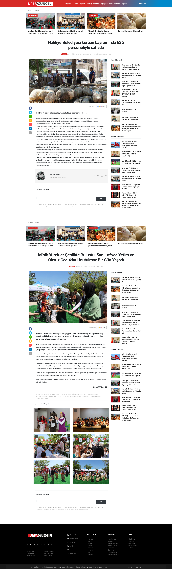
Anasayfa (30, 10)
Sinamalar (111, 548)
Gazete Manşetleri (113, 554)
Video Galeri (74, 538)
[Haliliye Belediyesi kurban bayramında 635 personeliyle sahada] (68, 80)
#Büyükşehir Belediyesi (91, 394)
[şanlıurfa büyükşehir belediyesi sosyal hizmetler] (52, 446)
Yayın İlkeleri (31, 553)
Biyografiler (132, 543)
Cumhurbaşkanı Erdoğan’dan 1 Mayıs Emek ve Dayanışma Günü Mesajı (131, 187)
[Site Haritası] (49, 544)
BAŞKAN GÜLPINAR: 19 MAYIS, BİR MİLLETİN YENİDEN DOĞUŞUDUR (131, 154)
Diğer (124, 4)
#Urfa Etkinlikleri (95, 396)
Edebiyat (117, 4)
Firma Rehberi (112, 552)
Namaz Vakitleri (113, 543)
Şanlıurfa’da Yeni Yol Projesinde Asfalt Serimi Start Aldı (131, 102)
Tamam (138, 567)
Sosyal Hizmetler (42, 347)
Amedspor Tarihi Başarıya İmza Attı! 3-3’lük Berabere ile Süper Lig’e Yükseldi (131, 84)
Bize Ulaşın (73, 553)
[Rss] (45, 544)
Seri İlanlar (111, 550)
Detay (130, 567)
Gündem (76, 4)
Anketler (131, 541)
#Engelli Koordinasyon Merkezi (79, 396)
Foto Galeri (73, 535)
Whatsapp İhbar (48, 553)
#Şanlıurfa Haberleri (42, 394)
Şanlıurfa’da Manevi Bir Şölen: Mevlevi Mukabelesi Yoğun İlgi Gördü (131, 75)
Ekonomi (96, 4)
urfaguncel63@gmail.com (58, 177)
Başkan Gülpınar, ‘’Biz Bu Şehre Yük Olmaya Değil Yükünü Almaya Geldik (129, 195)
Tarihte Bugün (112, 545)
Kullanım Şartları (49, 551)
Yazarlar (72, 542)
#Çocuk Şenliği (54, 394)
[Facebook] (28, 544)
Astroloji (131, 548)
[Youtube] (38, 544)
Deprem (68, 4)
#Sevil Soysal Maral (42, 398)
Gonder (101, 198)
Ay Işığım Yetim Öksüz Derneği (71, 347)
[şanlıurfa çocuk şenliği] (52, 420)
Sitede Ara (132, 539)
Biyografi (104, 4)
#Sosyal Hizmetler (42, 396)
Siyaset (82, 4)
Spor (110, 4)
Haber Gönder (48, 555)
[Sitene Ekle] (52, 544)
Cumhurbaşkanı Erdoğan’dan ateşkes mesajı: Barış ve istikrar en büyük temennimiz (131, 67)
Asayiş (89, 4)
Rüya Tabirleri (133, 545)
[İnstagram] (35, 544)
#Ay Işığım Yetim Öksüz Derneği (59, 396)
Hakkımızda (30, 551)
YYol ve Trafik (112, 541)
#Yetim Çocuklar (66, 394)
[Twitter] (31, 544)
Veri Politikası (31, 555)
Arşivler (72, 546)
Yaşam (37, 10)
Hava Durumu (112, 539)
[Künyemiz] (68, 550)
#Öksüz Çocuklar (77, 394)
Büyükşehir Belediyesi (97, 344)
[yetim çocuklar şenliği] (91, 420)
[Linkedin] (42, 544)
